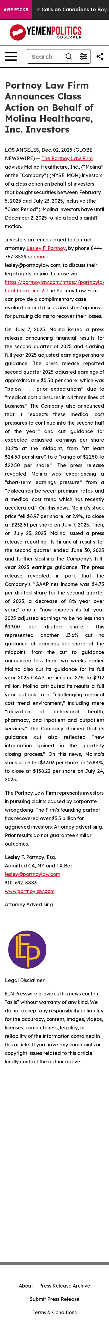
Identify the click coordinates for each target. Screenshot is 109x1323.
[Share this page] (100, 56)
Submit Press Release (55, 1299)
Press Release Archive (64, 1286)
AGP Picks (16, 9)
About (26, 1286)
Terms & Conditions (54, 1312)
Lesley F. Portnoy (46, 248)
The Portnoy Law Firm (67, 158)
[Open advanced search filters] (83, 56)
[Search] (68, 56)
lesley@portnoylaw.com (32, 874)
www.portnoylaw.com (29, 891)
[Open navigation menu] (11, 56)
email (40, 257)
